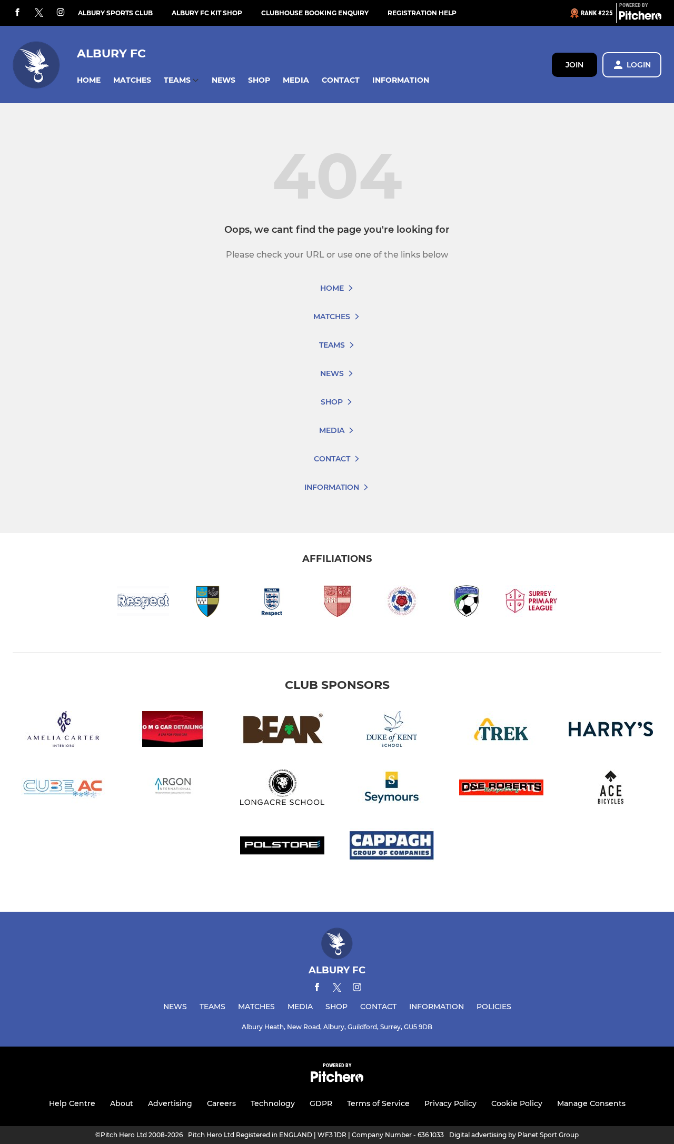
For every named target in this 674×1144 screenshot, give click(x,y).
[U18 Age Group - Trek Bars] (501, 731)
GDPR (321, 1103)
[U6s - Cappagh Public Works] (392, 847)
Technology (273, 1103)
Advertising (170, 1103)
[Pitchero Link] (640, 17)
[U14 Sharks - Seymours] (392, 789)
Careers (221, 1103)
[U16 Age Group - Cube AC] (63, 789)
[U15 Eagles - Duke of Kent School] (392, 731)
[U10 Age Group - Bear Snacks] (282, 731)
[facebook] (17, 12)
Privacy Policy (450, 1103)
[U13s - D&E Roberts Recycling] (501, 789)
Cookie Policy (516, 1103)
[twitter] (39, 13)
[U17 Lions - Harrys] (611, 731)
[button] (89, 80)
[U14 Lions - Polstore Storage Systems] (282, 847)
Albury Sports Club (115, 13)
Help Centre (72, 1103)
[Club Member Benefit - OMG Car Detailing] (173, 731)
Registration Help (422, 13)
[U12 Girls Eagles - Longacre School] (282, 789)
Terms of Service (378, 1103)
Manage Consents (591, 1103)
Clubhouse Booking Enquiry (315, 13)
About (121, 1103)
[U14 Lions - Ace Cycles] (611, 789)
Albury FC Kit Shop (207, 13)
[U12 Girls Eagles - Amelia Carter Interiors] (63, 731)
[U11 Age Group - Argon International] (173, 789)
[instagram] (60, 12)
